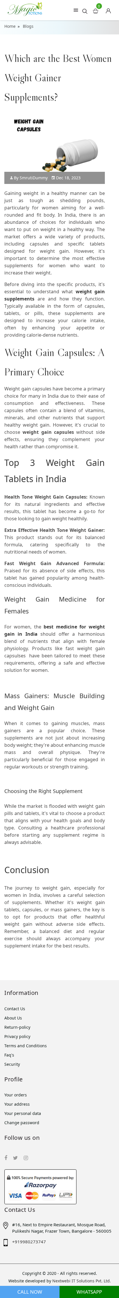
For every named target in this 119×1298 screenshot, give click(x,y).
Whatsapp (89, 1291)
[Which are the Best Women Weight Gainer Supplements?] (36, 299)
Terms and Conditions (25, 1045)
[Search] (85, 11)
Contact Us (14, 1008)
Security (12, 1064)
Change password (21, 1122)
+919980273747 (29, 1241)
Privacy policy (17, 1036)
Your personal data (22, 1113)
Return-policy (17, 1027)
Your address (17, 1104)
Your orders (15, 1095)
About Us (13, 1018)
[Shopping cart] (110, 9)
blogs (28, 26)
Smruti (34, 177)
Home (10, 26)
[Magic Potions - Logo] (24, 8)
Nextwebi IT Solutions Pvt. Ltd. (81, 1281)
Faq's (9, 1055)
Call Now (29, 1291)
